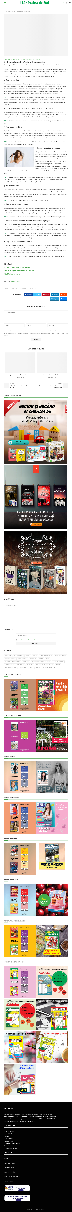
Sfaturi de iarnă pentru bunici (52, 375)
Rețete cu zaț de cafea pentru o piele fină (19, 271)
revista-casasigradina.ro (13, 1143)
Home (5, 11)
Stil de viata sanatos (10, 667)
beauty (7, 288)
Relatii (35, 655)
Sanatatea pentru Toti (49, 667)
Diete (47, 658)
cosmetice (14, 288)
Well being (33, 658)
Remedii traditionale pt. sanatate (41, 661)
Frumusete (30, 664)
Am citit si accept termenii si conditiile (29, 640)
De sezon (28, 655)
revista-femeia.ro (11, 1134)
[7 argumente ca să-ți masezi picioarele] (20, 362)
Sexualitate (8, 655)
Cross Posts (22, 667)
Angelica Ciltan (12, 65)
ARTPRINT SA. (51, 1119)
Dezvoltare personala (46, 655)
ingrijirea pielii (33, 288)
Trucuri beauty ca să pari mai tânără (17, 267)
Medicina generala (22, 658)
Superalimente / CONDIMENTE (12, 661)
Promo (31, 667)
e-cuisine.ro (9, 1138)
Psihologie (26, 661)
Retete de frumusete (60, 655)
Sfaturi (41, 658)
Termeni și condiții (9, 1172)
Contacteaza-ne (9, 1167)
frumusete (23, 288)
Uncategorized (18, 655)
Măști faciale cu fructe (12, 274)
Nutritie (38, 667)
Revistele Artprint (9, 1163)
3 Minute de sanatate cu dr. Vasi (44, 664)
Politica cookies (8, 1181)
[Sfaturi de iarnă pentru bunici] (52, 362)
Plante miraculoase (58, 661)
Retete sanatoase (9, 658)
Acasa (6, 1158)
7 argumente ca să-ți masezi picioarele (20, 375)
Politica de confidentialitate (12, 1176)
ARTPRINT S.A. (48, 1114)
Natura (58, 664)
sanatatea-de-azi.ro (12, 1148)
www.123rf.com (15, 281)
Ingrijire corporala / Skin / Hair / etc (14, 664)
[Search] (64, 3)
